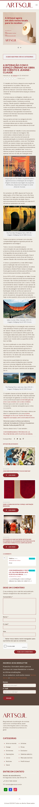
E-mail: (5, 689)
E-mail (6, 624)
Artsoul (15, 75)
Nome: (5, 682)
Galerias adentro (26, 754)
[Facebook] (10, 789)
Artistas (23, 743)
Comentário (8, 597)
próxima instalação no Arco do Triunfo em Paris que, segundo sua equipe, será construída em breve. (19, 416)
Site (4, 631)
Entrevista (9, 751)
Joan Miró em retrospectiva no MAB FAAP (16, 471)
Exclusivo (24, 751)
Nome (5, 617)
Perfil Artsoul (25, 761)
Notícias (9, 761)
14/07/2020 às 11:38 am (15, 560)
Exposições (10, 754)
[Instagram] (15, 789)
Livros (8, 758)
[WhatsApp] (5, 789)
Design (8, 747)
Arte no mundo (11, 743)
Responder (32, 558)
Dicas (22, 747)
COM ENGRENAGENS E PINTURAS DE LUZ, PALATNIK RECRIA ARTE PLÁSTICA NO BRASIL (21, 572)
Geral (8, 765)
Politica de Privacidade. (18, 678)
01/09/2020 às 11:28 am (15, 576)
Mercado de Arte (26, 758)
